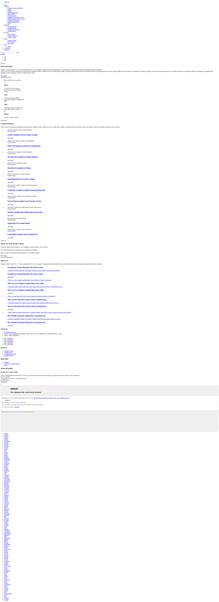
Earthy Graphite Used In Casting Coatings (23, 135)
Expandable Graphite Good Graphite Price (23, 234)
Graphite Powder (12, 26)
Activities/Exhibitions (13, 22)
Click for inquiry (5, 377)
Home (5, 5)
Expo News (11, 43)
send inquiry (4, 255)
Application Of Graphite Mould (19, 223)
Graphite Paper (12, 31)
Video (9, 46)
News (5, 39)
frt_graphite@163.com (10, 332)
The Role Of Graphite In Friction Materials (23, 157)
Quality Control (12, 37)
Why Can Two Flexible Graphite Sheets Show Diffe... (26, 290)
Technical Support (12, 35)
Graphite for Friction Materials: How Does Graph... (26, 274)
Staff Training (11, 14)
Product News (11, 42)
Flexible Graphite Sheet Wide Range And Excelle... (25, 212)
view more (3, 75)
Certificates (7, 48)
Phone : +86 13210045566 (11, 335)
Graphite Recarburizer (14, 29)
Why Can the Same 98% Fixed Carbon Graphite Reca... (27, 306)
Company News (12, 40)
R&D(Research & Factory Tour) (16, 19)
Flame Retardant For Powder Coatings (21, 179)
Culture (10, 11)
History (10, 9)
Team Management (13, 12)
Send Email (4, 381)
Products (6, 25)
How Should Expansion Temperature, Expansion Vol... (27, 322)
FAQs (9, 23)
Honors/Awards (12, 15)
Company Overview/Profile (15, 8)
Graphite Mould (12, 28)
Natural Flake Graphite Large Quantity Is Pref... (25, 201)
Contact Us (7, 49)
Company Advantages (14, 20)
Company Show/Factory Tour (16, 17)
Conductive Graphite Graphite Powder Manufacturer (26, 190)
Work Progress (11, 34)
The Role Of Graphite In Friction (19, 168)
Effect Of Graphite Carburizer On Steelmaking (24, 146)
